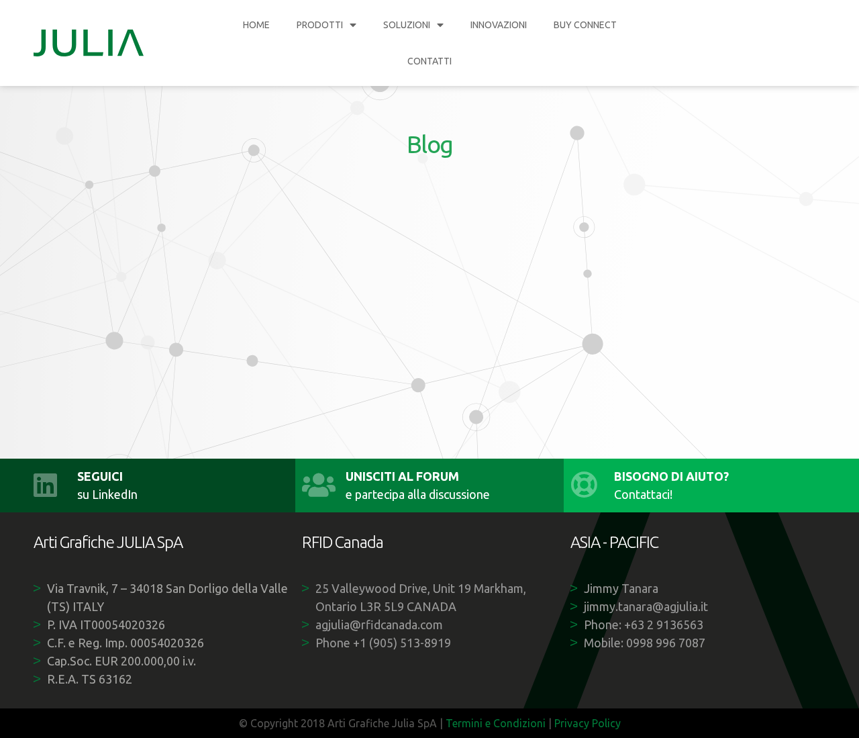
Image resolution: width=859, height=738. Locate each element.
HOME (256, 24)
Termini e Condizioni (496, 723)
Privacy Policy (587, 723)
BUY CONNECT (585, 24)
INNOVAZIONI (498, 24)
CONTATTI (429, 61)
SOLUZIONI (406, 24)
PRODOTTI (320, 24)
